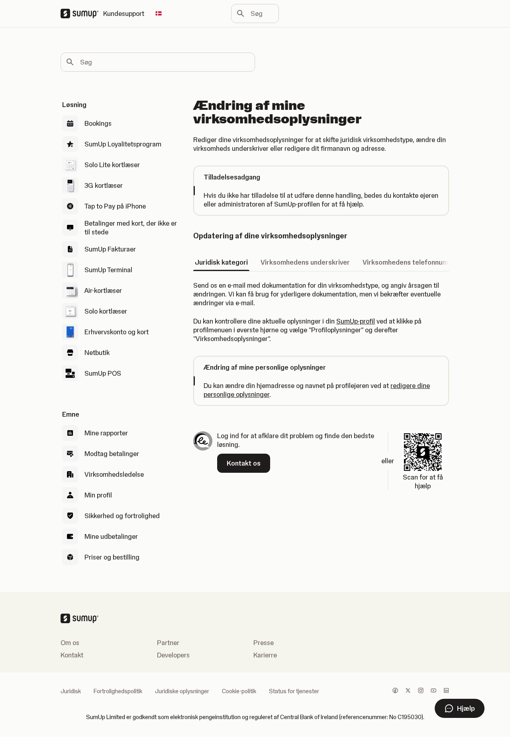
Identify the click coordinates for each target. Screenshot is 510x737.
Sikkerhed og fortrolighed (122, 516)
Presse (263, 643)
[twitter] (408, 691)
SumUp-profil (355, 321)
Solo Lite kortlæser (112, 165)
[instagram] (421, 691)
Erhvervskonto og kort (116, 332)
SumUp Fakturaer (110, 249)
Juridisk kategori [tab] (221, 262)
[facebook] (395, 691)
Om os (70, 643)
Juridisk (71, 691)
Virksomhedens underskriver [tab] (305, 262)
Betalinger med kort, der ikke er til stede (130, 227)
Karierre (265, 655)
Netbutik (97, 353)
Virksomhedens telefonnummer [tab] (411, 262)
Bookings (98, 123)
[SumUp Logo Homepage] (82, 13)
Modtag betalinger (111, 454)
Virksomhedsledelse (114, 474)
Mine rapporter (106, 433)
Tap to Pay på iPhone (115, 206)
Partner (168, 643)
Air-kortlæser (103, 290)
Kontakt (72, 655)
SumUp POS (102, 373)
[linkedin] (446, 691)
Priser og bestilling (111, 557)
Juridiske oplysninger (182, 691)
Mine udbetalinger (111, 536)
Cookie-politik (239, 691)
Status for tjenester (294, 691)
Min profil (98, 495)
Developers (173, 655)
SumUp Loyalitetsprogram (122, 144)
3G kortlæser (103, 185)
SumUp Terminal (108, 270)
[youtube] (433, 691)
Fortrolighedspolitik (118, 691)
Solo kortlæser (105, 311)
